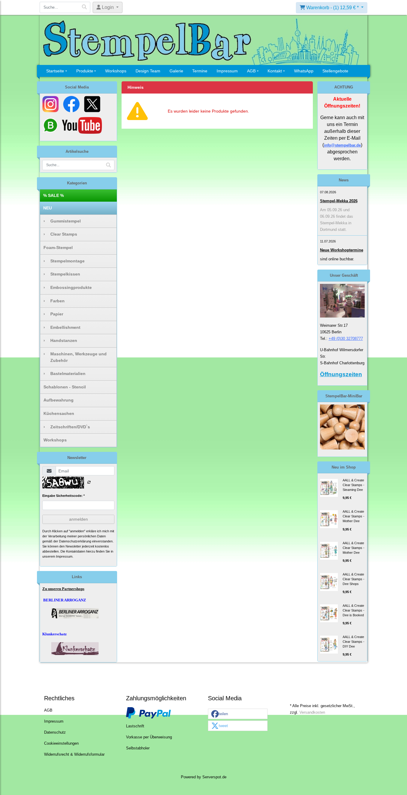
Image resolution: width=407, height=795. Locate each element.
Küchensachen (59, 413)
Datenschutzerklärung (75, 541)
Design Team (148, 71)
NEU (47, 208)
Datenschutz (55, 732)
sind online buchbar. (337, 259)
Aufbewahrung (59, 400)
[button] (237, 714)
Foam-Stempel (58, 247)
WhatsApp (303, 71)
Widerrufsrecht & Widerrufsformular (74, 754)
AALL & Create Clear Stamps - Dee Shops (353, 579)
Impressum (227, 71)
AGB (251, 71)
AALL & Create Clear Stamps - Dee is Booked (353, 610)
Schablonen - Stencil (65, 387)
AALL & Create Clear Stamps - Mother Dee (353, 516)
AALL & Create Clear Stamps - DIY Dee (353, 641)
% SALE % (53, 195)
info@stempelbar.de (342, 145)
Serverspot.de (214, 777)
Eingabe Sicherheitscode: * (63, 495)
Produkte (84, 71)
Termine (199, 71)
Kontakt (275, 71)
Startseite (55, 71)
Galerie (176, 71)
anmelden (78, 519)
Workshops (115, 71)
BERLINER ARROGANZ (64, 600)
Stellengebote (335, 71)
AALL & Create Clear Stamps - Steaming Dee (353, 484)
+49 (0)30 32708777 (346, 338)
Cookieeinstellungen (61, 743)
